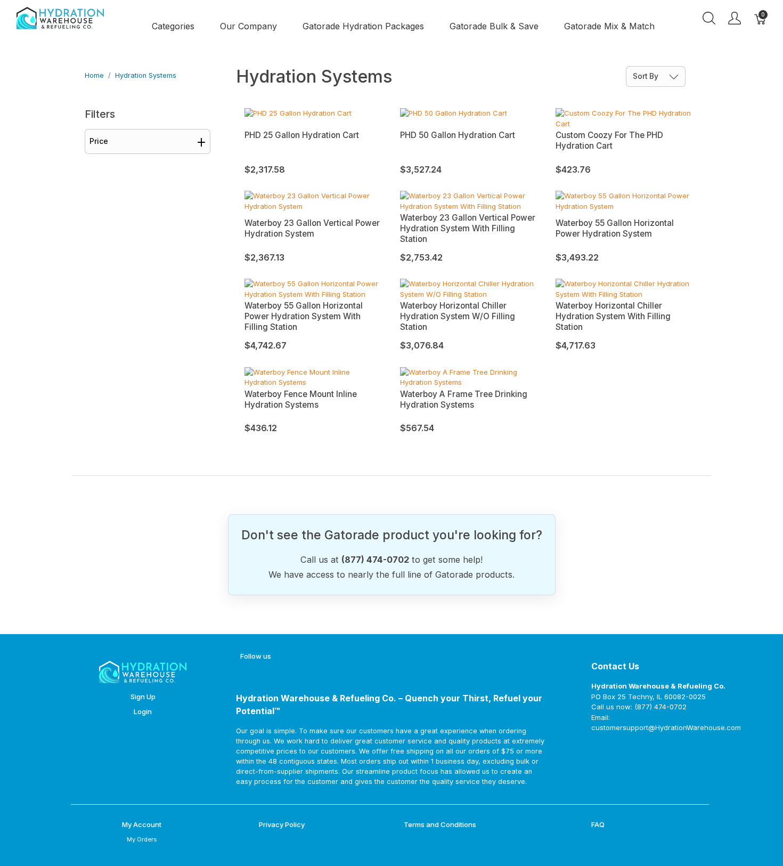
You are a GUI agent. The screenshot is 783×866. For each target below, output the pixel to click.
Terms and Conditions (440, 824)
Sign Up (143, 696)
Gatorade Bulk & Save (494, 26)
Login (143, 711)
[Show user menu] (734, 18)
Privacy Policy (282, 824)
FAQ (598, 824)
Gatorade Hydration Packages (363, 26)
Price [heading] (98, 141)
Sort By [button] (646, 76)
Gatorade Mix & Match (609, 26)
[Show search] (709, 18)
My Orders (142, 839)
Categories (173, 26)
